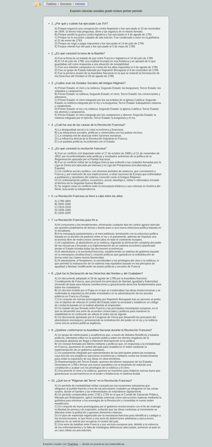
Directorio (66, 3)
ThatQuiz (51, 3)
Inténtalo (80, 3)
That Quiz (72, 444)
